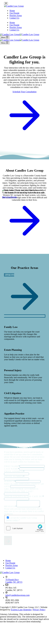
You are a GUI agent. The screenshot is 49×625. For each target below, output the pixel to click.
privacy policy (12, 520)
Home (8, 560)
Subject (10, 481)
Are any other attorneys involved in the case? (21, 490)
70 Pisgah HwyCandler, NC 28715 (13, 580)
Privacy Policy (39, 609)
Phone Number (14, 476)
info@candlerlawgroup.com (17, 595)
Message (10, 506)
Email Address (14, 471)
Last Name (11, 469)
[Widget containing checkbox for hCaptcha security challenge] (24, 528)
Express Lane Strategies (21, 609)
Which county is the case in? (24, 496)
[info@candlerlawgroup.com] (6, 593)
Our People (10, 563)
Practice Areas (11, 565)
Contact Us (10, 568)
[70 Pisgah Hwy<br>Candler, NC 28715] (6, 577)
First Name (12, 466)
